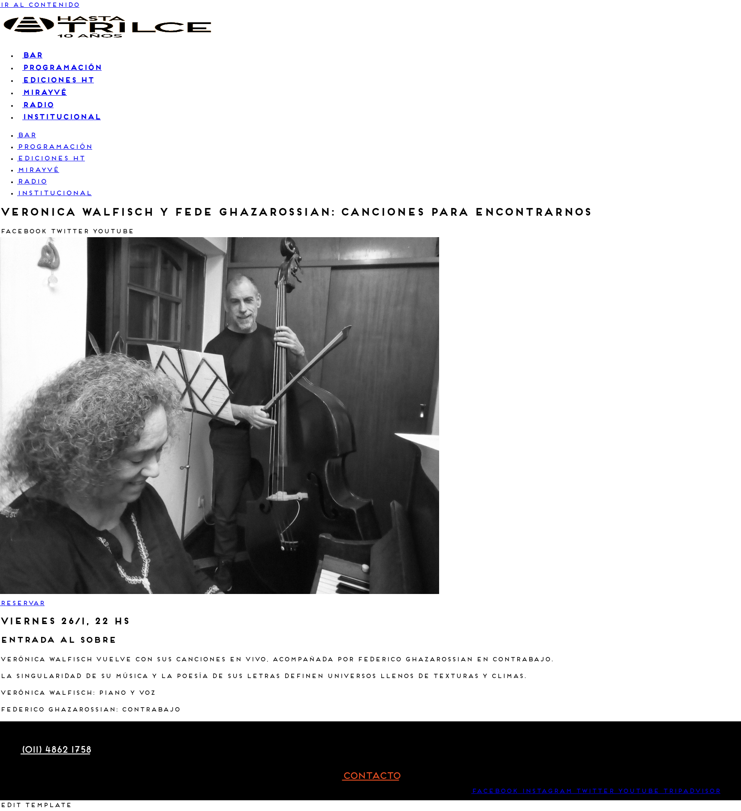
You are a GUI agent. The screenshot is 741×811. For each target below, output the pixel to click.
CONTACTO (370, 776)
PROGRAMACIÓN (54, 147)
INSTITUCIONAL (54, 193)
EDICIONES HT (51, 159)
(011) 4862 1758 (55, 750)
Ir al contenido (39, 5)
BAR (26, 136)
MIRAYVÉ (38, 170)
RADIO (32, 182)
